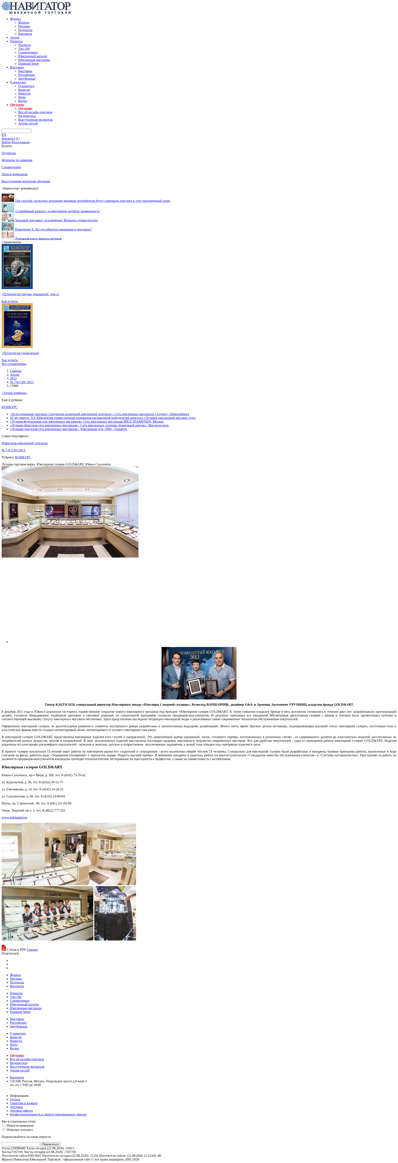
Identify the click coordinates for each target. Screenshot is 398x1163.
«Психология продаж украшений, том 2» (30, 294)
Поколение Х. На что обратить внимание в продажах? (53, 229)
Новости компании (20, 1125)
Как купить (10, 301)
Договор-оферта (21, 1110)
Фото (22, 97)
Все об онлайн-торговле (35, 112)
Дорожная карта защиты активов (38, 238)
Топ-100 (24, 48)
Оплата (15, 1099)
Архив (14, 37)
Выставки (17, 67)
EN (4, 135)
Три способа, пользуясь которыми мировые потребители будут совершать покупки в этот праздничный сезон (92, 201)
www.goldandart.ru (14, 817)
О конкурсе (18, 82)
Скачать (32, 949)
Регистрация (20, 142)
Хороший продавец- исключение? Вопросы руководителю (56, 220)
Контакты (25, 33)
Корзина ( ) (11, 138)
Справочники (28, 52)
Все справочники (14, 364)
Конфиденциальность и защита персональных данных (48, 1114)
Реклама (24, 26)
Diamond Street (28, 63)
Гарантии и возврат (24, 1103)
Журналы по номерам (17, 160)
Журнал (15, 19)
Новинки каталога (19, 1129)
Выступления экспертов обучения (26, 181)
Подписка (25, 30)
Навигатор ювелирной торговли (25, 443)
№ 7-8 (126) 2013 (13, 450)
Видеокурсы (27, 116)
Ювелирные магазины (34, 60)
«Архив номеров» (14, 393)
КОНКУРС (10, 407)
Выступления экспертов (35, 119)
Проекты (16, 41)
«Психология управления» (20, 353)
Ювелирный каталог (32, 56)
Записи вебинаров (15, 174)
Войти (6, 142)
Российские (26, 75)
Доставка (16, 1107)
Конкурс (24, 90)
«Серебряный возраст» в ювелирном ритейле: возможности (57, 211)
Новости (24, 93)
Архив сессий (28, 123)
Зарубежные (27, 78)
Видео (22, 101)
